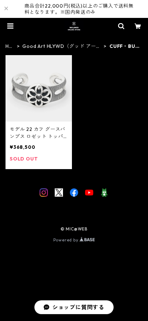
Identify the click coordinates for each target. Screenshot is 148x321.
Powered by (66, 239)
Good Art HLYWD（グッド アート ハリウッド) (61, 46)
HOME (9, 46)
